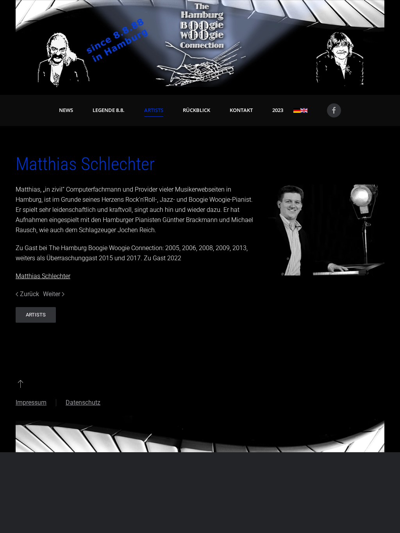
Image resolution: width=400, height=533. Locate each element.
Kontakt (241, 110)
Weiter (51, 294)
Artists (153, 110)
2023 (277, 110)
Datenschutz (83, 402)
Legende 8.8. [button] (109, 110)
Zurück (29, 294)
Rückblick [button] (196, 110)
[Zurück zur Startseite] (200, 43)
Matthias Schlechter (43, 276)
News (66, 110)
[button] (20, 383)
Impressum (31, 402)
